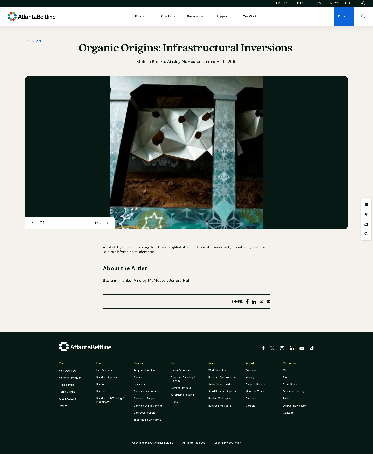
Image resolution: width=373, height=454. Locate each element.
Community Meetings (146, 391)
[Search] (363, 16)
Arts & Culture (67, 398)
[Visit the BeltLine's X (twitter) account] (272, 348)
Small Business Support (222, 391)
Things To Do (67, 384)
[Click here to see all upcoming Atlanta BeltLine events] (366, 204)
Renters (101, 391)
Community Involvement (148, 405)
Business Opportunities (222, 377)
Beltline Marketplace (220, 398)
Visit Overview (67, 370)
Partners (251, 398)
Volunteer (139, 384)
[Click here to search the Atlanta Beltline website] (366, 234)
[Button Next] (107, 223)
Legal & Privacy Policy (228, 442)
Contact (288, 412)
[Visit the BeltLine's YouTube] (301, 349)
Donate (138, 377)
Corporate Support (145, 398)
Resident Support (106, 377)
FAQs (286, 398)
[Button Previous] (33, 223)
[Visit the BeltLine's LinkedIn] (292, 348)
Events (63, 405)
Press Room (290, 384)
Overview (251, 370)
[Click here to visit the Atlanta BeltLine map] (366, 214)
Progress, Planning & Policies (183, 379)
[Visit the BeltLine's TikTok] (312, 348)
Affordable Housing (182, 394)
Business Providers (219, 405)
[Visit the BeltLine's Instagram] (282, 348)
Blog (285, 377)
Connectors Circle (144, 412)
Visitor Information (70, 377)
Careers (250, 405)
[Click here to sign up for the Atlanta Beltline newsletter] (366, 224)
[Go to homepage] (32, 16)
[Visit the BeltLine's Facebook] (263, 348)
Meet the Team (255, 391)
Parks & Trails (67, 391)
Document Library (293, 391)
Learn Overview (180, 370)
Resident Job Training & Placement (110, 400)
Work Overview (217, 370)
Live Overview (104, 370)
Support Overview (144, 370)
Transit (175, 401)
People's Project (255, 384)
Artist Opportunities (220, 384)
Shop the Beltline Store (147, 419)
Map (285, 370)
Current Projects (181, 387)
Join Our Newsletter (295, 405)
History (250, 377)
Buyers (100, 384)
